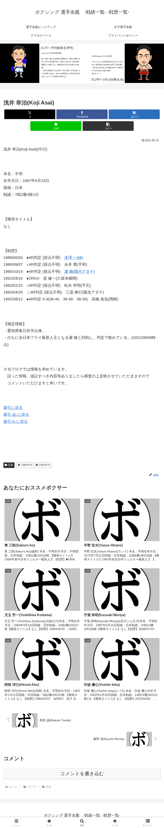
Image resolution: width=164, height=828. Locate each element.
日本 (10, 464)
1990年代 (44, 464)
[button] (108, 126)
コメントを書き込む (82, 773)
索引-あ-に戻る (16, 414)
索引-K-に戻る (15, 421)
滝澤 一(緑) (73, 257)
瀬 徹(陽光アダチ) (79, 271)
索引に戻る (13, 408)
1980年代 (26, 464)
